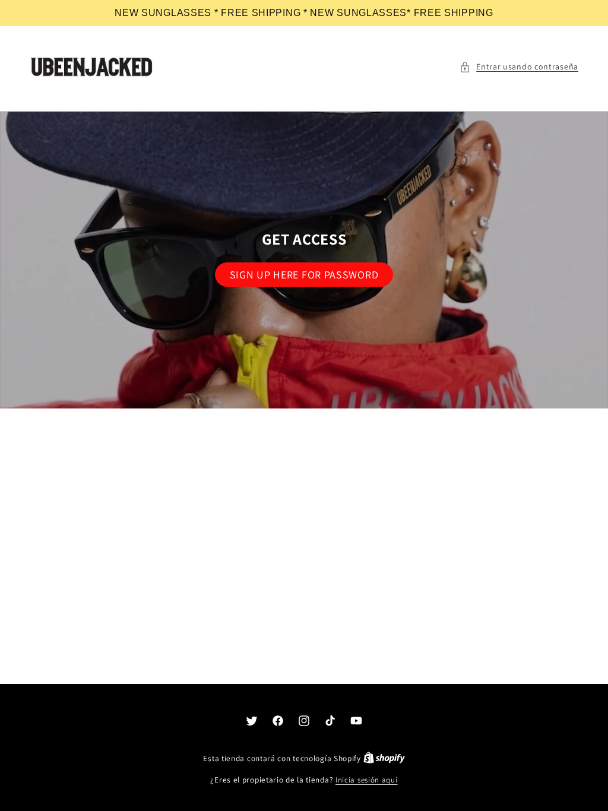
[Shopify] (384, 758)
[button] (519, 66)
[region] (304, 13)
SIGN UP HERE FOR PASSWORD (304, 274)
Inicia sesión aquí (366, 780)
